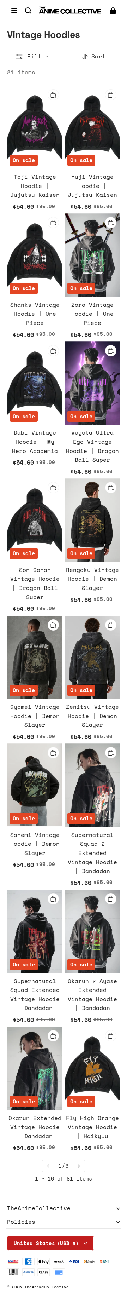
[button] (14, 11)
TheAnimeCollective (46, 1287)
